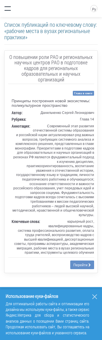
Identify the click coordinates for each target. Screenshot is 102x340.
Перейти (80, 264)
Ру (94, 9)
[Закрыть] (94, 296)
